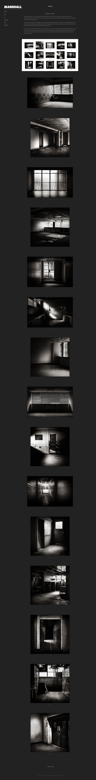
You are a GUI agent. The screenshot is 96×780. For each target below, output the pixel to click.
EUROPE (6, 20)
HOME (5, 11)
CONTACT (6, 25)
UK (4, 17)
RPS (5, 22)
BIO (5, 14)
